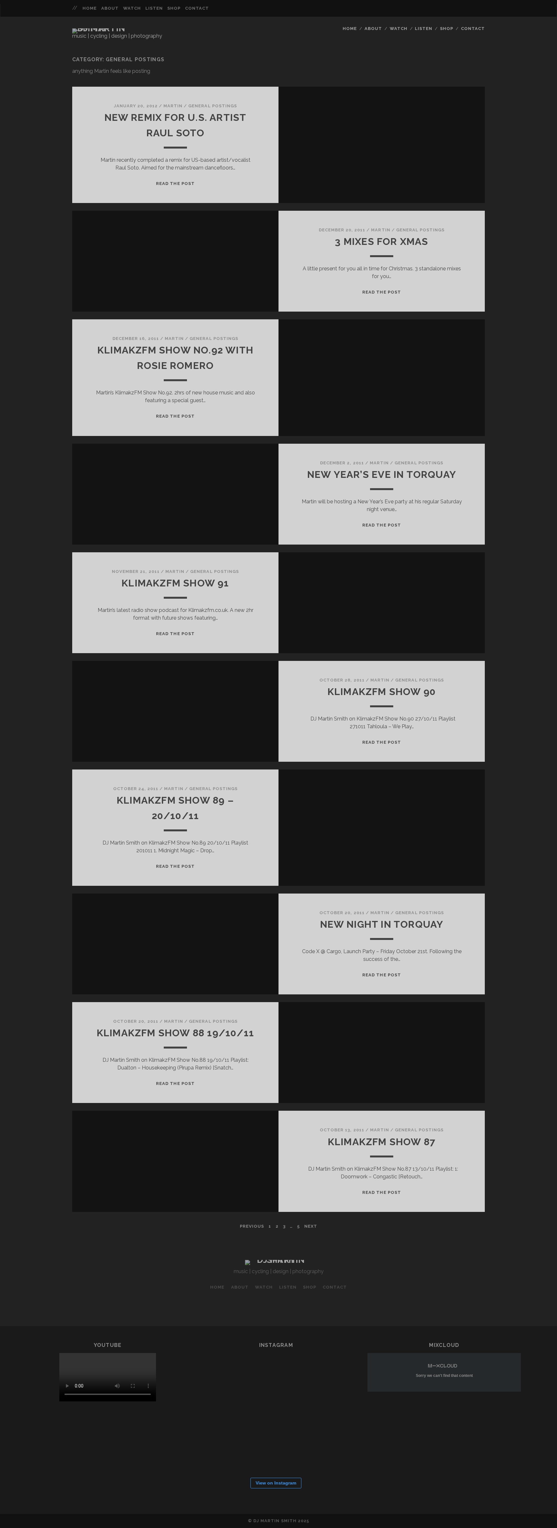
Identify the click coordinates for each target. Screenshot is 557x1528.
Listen (154, 8)
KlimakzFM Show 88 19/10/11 (175, 1033)
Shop (174, 8)
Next (310, 1226)
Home (90, 8)
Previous (252, 1226)
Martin (172, 105)
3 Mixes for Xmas (381, 241)
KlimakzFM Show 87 (381, 1141)
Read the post (175, 183)
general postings (212, 105)
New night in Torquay (382, 924)
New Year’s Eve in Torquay (381, 474)
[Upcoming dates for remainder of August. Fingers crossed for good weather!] (257, 1376)
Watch (132, 8)
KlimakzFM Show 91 (175, 583)
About (110, 8)
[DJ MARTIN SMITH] (105, 28)
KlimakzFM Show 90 (381, 691)
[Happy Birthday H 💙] (218, 1376)
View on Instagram (276, 1482)
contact (197, 8)
